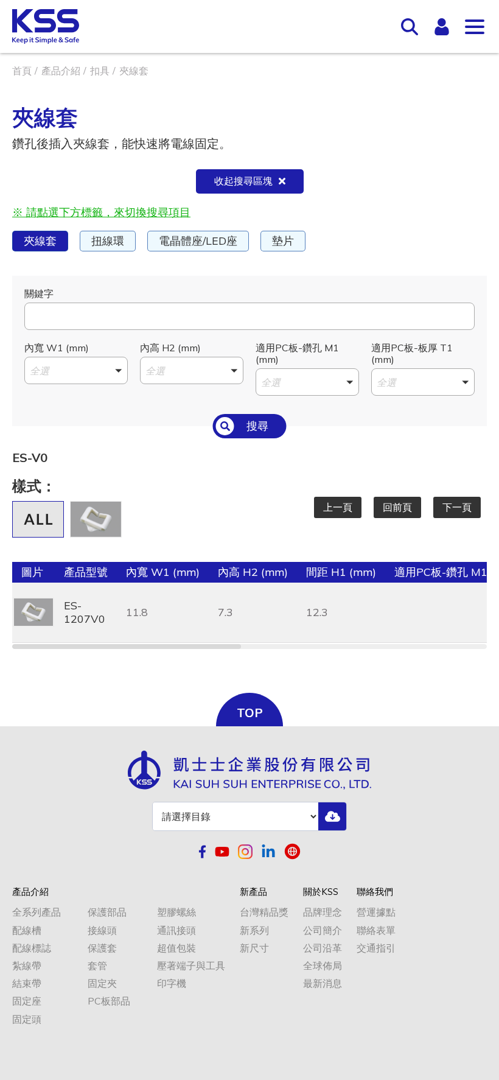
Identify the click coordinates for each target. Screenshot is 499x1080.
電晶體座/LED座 (198, 241)
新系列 (254, 930)
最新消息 (322, 983)
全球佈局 (322, 966)
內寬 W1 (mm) (56, 348)
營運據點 (376, 912)
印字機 (171, 983)
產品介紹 (60, 71)
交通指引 (376, 948)
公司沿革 (322, 948)
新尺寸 (254, 948)
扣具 (100, 71)
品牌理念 (322, 912)
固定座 (26, 1001)
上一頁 (337, 507)
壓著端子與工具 (191, 966)
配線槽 (26, 930)
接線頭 (102, 930)
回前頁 (397, 507)
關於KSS (320, 891)
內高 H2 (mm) (170, 348)
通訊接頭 (176, 930)
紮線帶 (26, 966)
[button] (76, 370)
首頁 (22, 71)
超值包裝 (176, 948)
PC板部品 (109, 1001)
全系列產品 (36, 912)
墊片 (283, 241)
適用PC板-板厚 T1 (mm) (412, 353)
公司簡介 (322, 930)
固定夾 (102, 983)
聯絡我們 (375, 891)
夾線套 (40, 241)
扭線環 (107, 241)
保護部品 (107, 912)
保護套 (102, 948)
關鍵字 (39, 293)
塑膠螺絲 (176, 912)
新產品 (253, 891)
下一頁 (457, 507)
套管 (97, 966)
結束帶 (26, 983)
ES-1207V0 (84, 612)
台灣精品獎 (264, 912)
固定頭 (26, 1019)
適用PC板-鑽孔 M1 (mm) (297, 353)
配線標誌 (31, 948)
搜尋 (257, 426)
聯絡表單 (376, 930)
